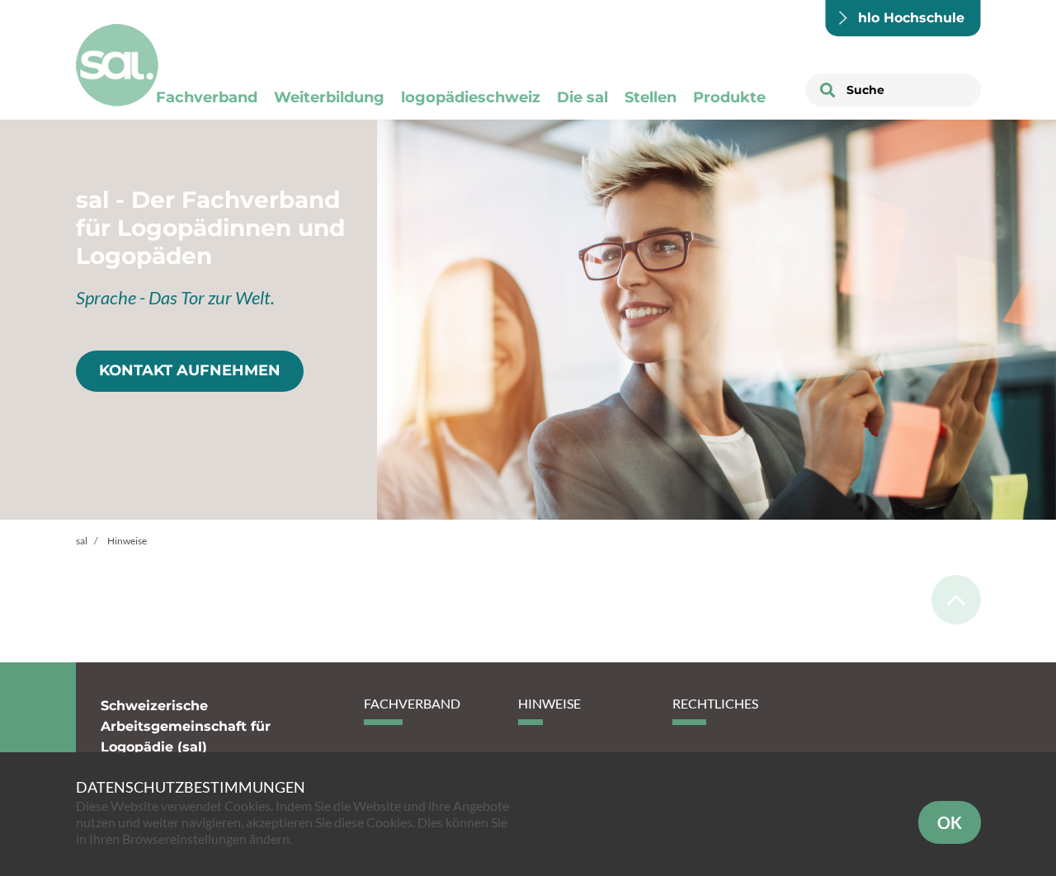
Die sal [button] (582, 97)
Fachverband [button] (206, 97)
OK (949, 822)
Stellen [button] (650, 97)
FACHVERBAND (412, 703)
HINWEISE (549, 703)
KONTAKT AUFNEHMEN (189, 370)
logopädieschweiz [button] (470, 97)
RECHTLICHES (715, 703)
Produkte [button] (729, 97)
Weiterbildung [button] (329, 97)
